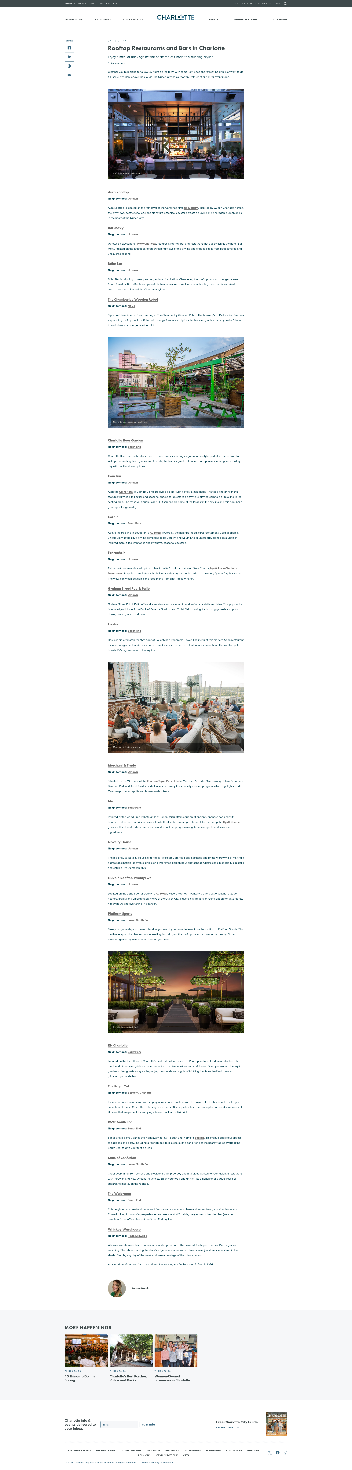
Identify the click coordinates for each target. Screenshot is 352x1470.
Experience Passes (263, 3)
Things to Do (73, 1371)
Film (101, 3)
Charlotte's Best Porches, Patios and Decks (129, 1378)
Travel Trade (112, 3)
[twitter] (270, 1453)
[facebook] (278, 1453)
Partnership (213, 1451)
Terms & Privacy (150, 1462)
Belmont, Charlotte (140, 1093)
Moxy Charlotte (146, 244)
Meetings (82, 3)
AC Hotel (155, 533)
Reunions (144, 1455)
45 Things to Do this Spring (80, 1378)
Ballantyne (134, 631)
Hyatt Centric (231, 822)
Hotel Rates (247, 3)
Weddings (253, 1451)
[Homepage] (176, 19)
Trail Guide (153, 1451)
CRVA (186, 1455)
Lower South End (138, 920)
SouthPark (134, 523)
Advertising (193, 1451)
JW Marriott (191, 208)
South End (134, 447)
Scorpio (199, 1138)
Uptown (132, 199)
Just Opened (172, 1451)
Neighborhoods (246, 19)
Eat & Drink (117, 40)
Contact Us (167, 1462)
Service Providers (166, 1455)
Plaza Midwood (137, 1236)
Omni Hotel (126, 492)
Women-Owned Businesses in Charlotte (172, 1378)
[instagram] (285, 1453)
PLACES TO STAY (133, 19)
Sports (93, 3)
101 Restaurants (130, 1451)
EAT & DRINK (103, 19)
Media (277, 3)
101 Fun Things (105, 1451)
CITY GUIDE (280, 19)
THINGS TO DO (74, 19)
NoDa (131, 306)
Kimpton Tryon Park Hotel (163, 781)
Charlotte (70, 3)
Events (213, 19)
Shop (236, 3)
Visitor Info (234, 1451)
